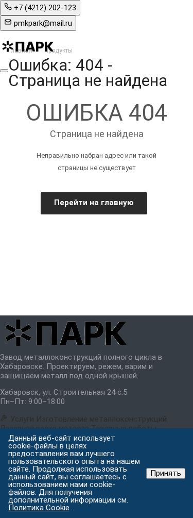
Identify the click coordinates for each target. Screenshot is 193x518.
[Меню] (4, 70)
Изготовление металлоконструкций (101, 419)
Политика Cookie (38, 507)
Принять (165, 473)
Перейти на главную (94, 202)
